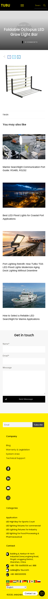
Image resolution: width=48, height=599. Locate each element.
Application (11, 517)
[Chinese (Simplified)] (11, 581)
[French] (21, 581)
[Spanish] (8, 584)
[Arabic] (8, 581)
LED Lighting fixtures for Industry (21, 529)
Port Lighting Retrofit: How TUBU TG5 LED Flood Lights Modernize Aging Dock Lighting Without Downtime (24, 250)
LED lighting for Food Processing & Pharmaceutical (22, 535)
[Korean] (32, 581)
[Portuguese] (35, 581)
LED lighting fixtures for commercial (23, 525)
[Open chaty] (42, 593)
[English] (18, 581)
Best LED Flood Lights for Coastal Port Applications (24, 200)
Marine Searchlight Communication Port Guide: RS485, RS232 (24, 152)
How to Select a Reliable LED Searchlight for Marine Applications (24, 300)
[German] (25, 581)
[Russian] (39, 581)
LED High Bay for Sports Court (20, 521)
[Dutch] (15, 581)
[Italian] (28, 581)
